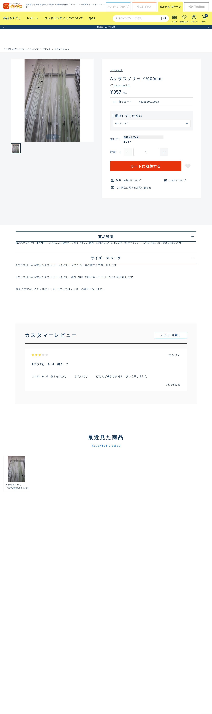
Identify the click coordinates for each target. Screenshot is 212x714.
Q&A (92, 18)
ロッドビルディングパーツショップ (20, 49)
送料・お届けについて (128, 180)
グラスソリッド (61, 49)
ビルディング (170, 6)
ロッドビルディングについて (64, 18)
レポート (33, 18)
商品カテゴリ (12, 18)
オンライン (118, 6)
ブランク (46, 49)
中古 (144, 6)
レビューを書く (170, 335)
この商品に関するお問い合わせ (133, 187)
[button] (4, 27)
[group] (16, 474)
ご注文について (177, 180)
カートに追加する (146, 166)
